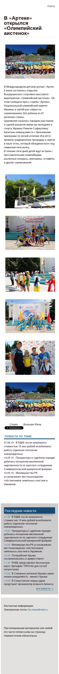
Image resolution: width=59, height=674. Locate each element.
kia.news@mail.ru (38, 609)
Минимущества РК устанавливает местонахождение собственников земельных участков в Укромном (27, 548)
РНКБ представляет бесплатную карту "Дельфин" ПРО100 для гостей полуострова (27, 566)
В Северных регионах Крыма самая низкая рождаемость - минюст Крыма (29, 575)
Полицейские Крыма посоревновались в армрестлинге (24, 557)
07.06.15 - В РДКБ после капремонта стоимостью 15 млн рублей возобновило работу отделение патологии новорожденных (27, 448)
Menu (51, 6)
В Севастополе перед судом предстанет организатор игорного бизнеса (28, 582)
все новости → (44, 588)
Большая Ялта (32, 424)
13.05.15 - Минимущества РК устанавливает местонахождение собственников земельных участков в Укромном (26, 478)
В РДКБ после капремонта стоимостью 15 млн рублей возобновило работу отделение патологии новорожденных (27, 521)
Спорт (14, 424)
